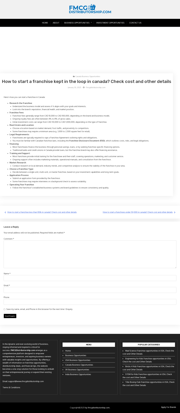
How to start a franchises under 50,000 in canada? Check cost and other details (138, 212)
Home (45, 23)
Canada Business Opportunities (87, 76)
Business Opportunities (77, 23)
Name (7, 273)
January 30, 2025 (74, 87)
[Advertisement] (90, 50)
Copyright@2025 (77, 407)
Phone (6, 297)
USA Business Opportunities (77, 360)
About (56, 23)
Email (7, 285)
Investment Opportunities (110, 23)
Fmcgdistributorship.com (95, 87)
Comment (9, 239)
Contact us (135, 23)
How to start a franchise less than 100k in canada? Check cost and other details (42, 212)
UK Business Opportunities (77, 369)
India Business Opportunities (78, 374)
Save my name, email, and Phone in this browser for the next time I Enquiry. (39, 309)
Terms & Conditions (11, 387)
